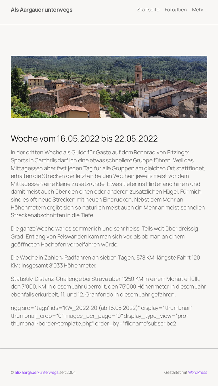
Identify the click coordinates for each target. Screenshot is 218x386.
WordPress (197, 372)
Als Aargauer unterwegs (41, 9)
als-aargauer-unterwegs (36, 372)
